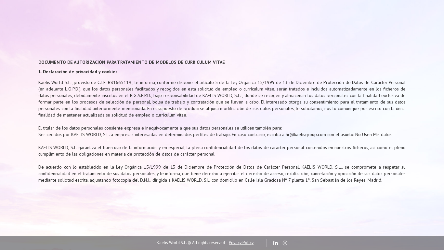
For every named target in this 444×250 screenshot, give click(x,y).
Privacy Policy (241, 242)
